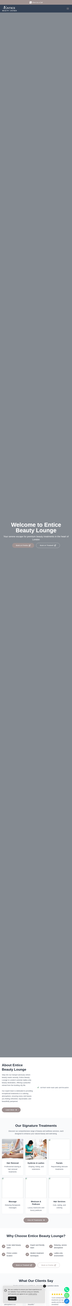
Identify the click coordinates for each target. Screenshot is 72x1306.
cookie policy (32, 1294)
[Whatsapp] (66, 1295)
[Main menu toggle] (67, 8)
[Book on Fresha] (66, 1301)
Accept (12, 1298)
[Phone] (66, 1289)
